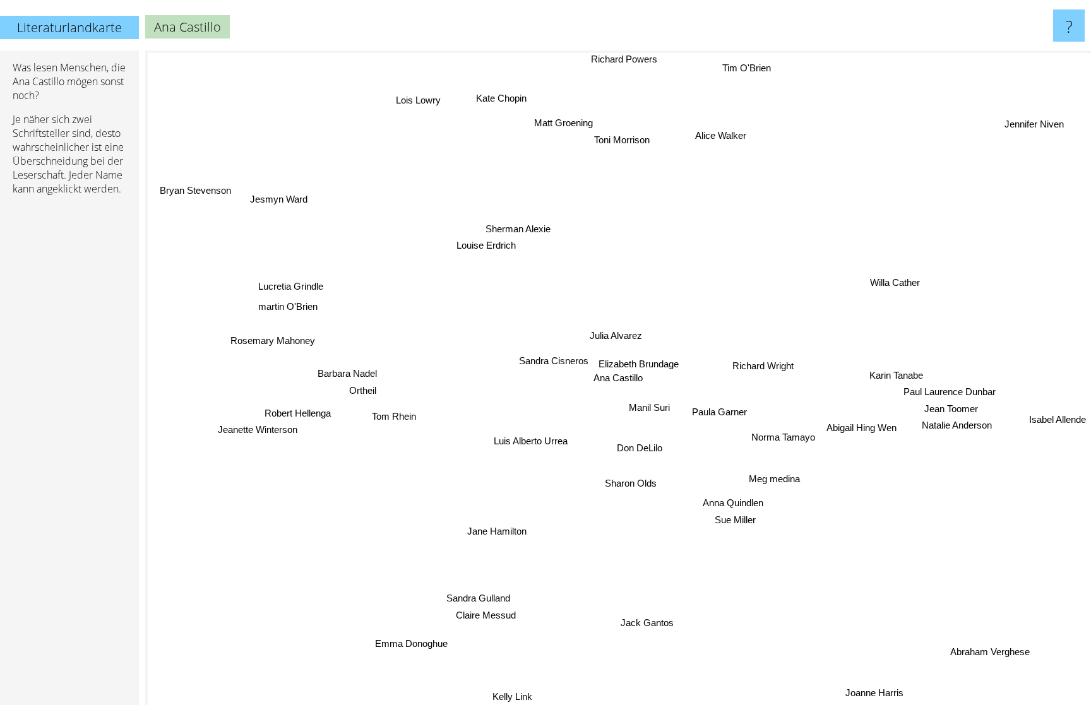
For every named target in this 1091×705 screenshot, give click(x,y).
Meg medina (773, 478)
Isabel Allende (1057, 413)
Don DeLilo (640, 448)
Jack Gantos (642, 622)
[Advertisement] (69, 398)
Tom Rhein (395, 418)
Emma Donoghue (414, 644)
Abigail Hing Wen (860, 429)
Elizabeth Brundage (637, 363)
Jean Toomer (951, 410)
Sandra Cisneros (552, 360)
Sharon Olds (631, 483)
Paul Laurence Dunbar (949, 393)
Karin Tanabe (896, 376)
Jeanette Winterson (258, 430)
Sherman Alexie (519, 227)
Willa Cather (895, 281)
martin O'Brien (284, 311)
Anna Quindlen (735, 502)
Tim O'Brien (744, 66)
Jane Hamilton (499, 532)
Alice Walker (723, 135)
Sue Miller (737, 519)
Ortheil (362, 394)
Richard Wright (763, 366)
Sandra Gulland (479, 598)
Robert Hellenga (298, 413)
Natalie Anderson (956, 426)
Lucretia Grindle (286, 291)
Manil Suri (648, 407)
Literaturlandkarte (69, 27)
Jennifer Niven (1038, 127)
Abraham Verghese (987, 651)
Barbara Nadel (346, 377)
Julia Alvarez (616, 334)
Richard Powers (616, 59)
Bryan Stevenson (198, 184)
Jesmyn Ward (285, 189)
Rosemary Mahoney (270, 345)
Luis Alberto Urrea (529, 439)
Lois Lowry (418, 100)
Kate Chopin (502, 97)
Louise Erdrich (487, 243)
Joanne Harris (878, 690)
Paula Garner (717, 413)
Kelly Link (515, 696)
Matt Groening (562, 122)
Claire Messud (486, 615)
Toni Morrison (627, 139)
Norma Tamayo (782, 437)
